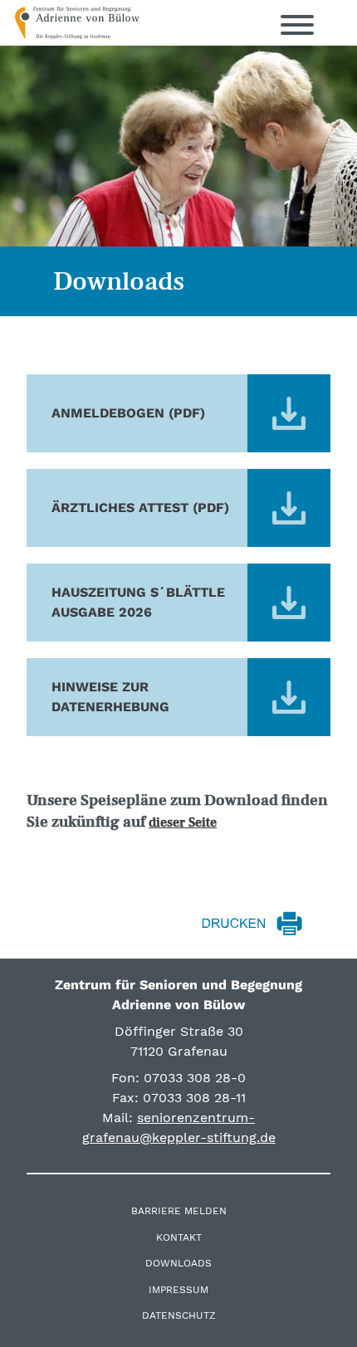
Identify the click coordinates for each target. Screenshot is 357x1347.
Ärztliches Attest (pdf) (140, 507)
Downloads (178, 1263)
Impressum (178, 1290)
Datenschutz (179, 1315)
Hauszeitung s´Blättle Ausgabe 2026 (138, 602)
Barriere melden (179, 1211)
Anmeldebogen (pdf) (128, 413)
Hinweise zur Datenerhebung (110, 697)
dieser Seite (183, 822)
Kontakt (179, 1237)
